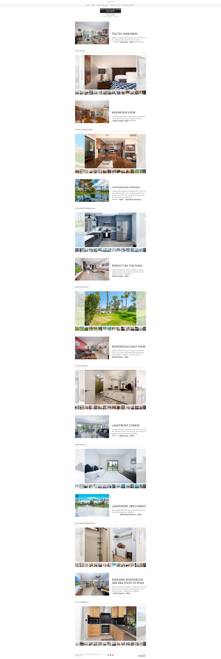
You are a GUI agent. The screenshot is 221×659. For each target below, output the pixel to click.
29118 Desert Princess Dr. (133, 199)
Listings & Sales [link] (115, 5)
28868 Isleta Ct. (124, 435)
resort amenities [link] (102, 5)
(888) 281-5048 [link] (110, 1)
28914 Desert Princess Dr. (128, 514)
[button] (128, 5)
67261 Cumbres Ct (119, 593)
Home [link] (87, 5)
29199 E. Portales (118, 120)
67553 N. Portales (117, 276)
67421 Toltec (124, 42)
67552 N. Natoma (117, 357)
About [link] (93, 5)
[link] (110, 10)
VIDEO (131, 42)
